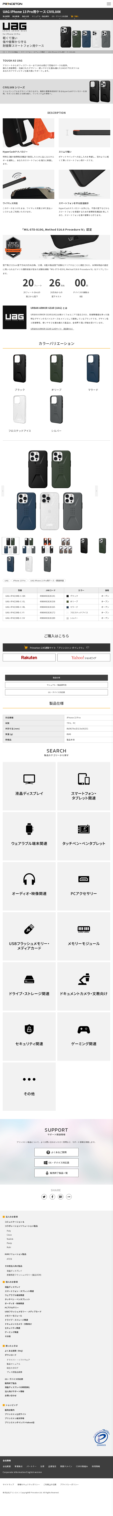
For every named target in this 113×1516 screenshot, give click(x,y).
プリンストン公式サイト (15, 1414)
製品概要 (6, 16)
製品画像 (15, 16)
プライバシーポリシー (69, 1484)
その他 (8, 1336)
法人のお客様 (12, 1216)
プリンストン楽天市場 (14, 1418)
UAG (7, 580)
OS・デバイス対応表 (56, 692)
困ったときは (12, 1345)
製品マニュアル (13, 1363)
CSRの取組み (82, 1466)
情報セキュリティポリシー (29, 1484)
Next (96, 490)
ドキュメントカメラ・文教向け (18, 1324)
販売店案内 (9, 1410)
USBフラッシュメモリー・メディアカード (23, 1311)
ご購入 (76, 16)
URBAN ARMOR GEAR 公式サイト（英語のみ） (52, 328)
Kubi (9, 1247)
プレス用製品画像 (14, 1372)
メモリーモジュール (13, 1315)
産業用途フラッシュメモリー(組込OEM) (24, 1274)
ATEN (9, 1259)
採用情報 (96, 1466)
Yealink (10, 1239)
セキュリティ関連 (12, 1328)
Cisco (9, 1234)
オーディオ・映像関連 (14, 1303)
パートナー (32, 1466)
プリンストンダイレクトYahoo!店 (19, 1422)
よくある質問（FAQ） (14, 1350)
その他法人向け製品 (13, 1266)
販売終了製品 (10, 1383)
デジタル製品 (13, 52)
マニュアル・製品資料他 (56, 685)
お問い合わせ (10, 1395)
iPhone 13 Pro (19, 580)
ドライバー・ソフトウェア (18, 1359)
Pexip (9, 1243)
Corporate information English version (22, 1472)
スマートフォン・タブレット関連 (33, 52)
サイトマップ (8, 1484)
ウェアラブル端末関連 (14, 1295)
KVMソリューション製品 (15, 1254)
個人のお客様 (12, 1281)
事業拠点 (19, 1466)
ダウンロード (10, 1354)
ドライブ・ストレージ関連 (16, 1319)
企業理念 (52, 1466)
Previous (2, 490)
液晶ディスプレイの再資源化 (17, 1387)
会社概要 (7, 1466)
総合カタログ (12, 1367)
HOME (4, 52)
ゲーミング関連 (11, 1332)
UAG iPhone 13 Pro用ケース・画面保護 (47, 580)
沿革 (42, 1466)
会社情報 (7, 1460)
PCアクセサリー (12, 1307)
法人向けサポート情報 (14, 1391)
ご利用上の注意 (50, 1484)
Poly (9, 1230)
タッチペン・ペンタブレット (17, 1299)
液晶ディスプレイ (14, 1270)
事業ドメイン (66, 1466)
